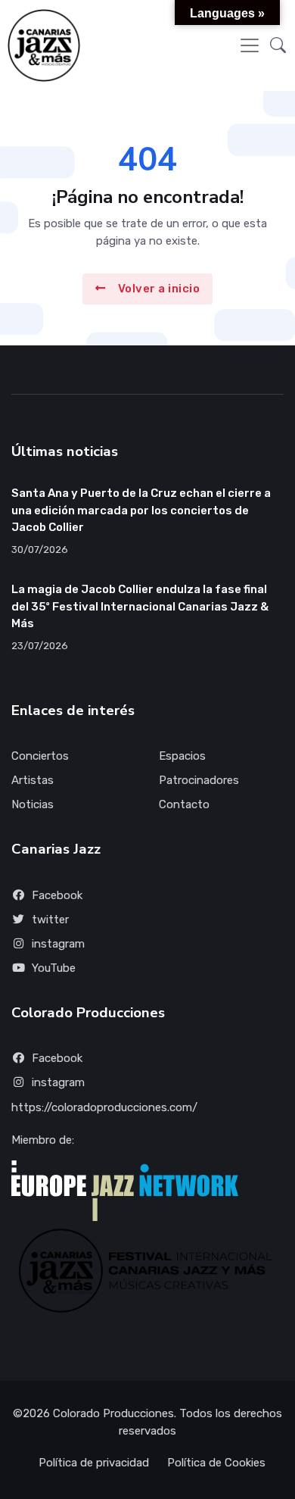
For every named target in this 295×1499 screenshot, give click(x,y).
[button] (278, 45)
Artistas (32, 780)
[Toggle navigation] (249, 45)
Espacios (182, 756)
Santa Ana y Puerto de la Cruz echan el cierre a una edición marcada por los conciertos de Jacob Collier (141, 510)
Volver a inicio (159, 288)
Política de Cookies (216, 1462)
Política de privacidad (94, 1462)
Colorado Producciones (113, 1413)
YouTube (54, 968)
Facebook (57, 895)
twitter (50, 919)
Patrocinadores (199, 780)
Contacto (184, 804)
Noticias (32, 804)
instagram (58, 944)
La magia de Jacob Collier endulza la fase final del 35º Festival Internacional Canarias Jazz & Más (140, 606)
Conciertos (40, 756)
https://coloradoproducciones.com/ (104, 1107)
